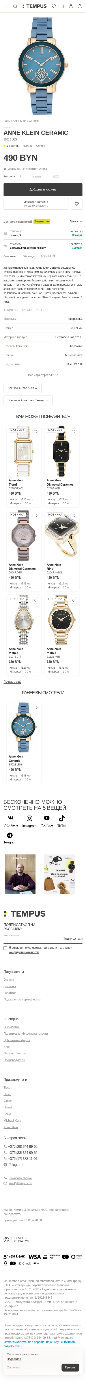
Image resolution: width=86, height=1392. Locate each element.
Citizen (8, 1100)
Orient (8, 1107)
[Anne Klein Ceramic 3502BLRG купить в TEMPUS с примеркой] (34, 6)
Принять (70, 1367)
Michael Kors (12, 1120)
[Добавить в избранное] (76, 204)
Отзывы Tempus (15, 1053)
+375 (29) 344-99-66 (22, 1146)
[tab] (11, 256)
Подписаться (72, 938)
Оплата (9, 979)
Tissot (7, 1087)
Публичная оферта (17, 1040)
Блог (7, 1046)
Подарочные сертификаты (22, 999)
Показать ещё (12, 681)
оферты (48, 947)
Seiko (7, 1114)
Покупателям (14, 972)
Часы (7, 120)
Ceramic (34, 120)
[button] (34, 145)
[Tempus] (24, 914)
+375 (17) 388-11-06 (22, 1159)
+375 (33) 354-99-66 (22, 1153)
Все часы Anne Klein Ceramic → (28, 400)
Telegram (15, 1164)
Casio (7, 1094)
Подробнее (14, 1359)
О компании (12, 1027)
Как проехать (12, 1214)
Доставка (10, 986)
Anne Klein (19, 120)
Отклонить (14, 1367)
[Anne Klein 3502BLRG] (24, 727)
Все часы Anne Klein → (22, 388)
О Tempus (11, 1019)
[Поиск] (15, 6)
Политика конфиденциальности (26, 1033)
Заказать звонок (20, 1178)
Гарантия (10, 993)
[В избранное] (35, 431)
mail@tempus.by (20, 1183)
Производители (14, 1060)
